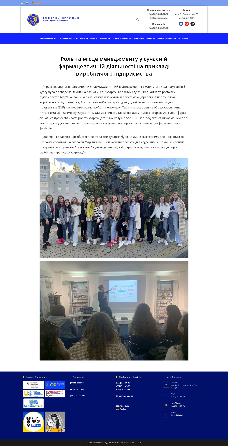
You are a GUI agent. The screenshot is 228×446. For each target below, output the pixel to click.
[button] (48, 38)
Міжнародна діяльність (144, 38)
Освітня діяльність (66, 38)
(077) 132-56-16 (123, 383)
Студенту (103, 38)
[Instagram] (192, 24)
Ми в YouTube (78, 389)
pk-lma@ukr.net (126, 396)
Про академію (46, 38)
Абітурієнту (183, 38)
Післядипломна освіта (122, 38)
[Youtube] (187, 24)
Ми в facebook (78, 383)
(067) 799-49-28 (123, 386)
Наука (82, 38)
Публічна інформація (166, 38)
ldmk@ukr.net (177, 415)
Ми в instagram (78, 396)
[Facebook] (181, 24)
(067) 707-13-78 (123, 389)
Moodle (93, 38)
